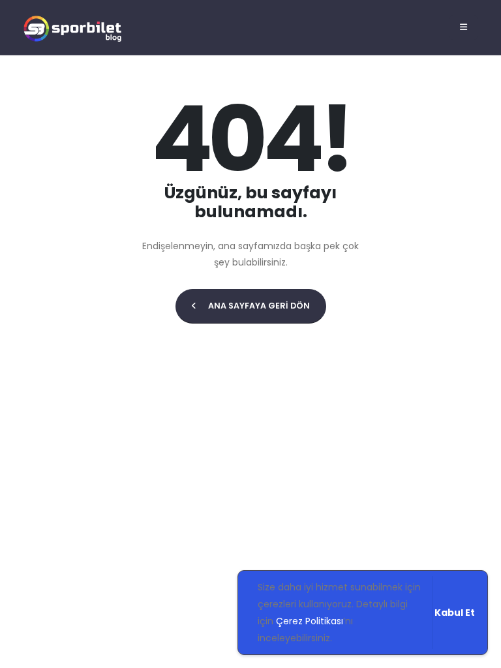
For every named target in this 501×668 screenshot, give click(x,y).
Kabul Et (454, 612)
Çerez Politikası (309, 621)
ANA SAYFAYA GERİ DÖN (258, 305)
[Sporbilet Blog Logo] (72, 27)
